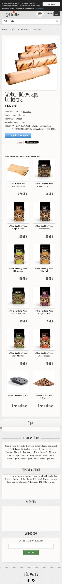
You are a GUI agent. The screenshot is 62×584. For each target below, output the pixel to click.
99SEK (23, 321)
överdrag (51, 482)
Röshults (24, 455)
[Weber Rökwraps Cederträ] (31, 63)
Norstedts (18, 452)
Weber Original (13, 458)
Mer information (39, 8)
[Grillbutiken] (13, 13)
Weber (19, 118)
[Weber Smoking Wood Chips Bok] (44, 254)
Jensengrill (52, 446)
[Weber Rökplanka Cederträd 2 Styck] (18, 169)
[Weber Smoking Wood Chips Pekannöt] (44, 339)
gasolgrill (42, 476)
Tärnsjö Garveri (42, 455)
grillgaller (22, 479)
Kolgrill (39, 479)
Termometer (34, 482)
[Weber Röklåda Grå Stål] (18, 381)
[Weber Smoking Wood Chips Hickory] (44, 212)
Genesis (7, 479)
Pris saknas (19, 406)
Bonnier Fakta (10, 446)
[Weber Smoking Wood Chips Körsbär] (44, 297)
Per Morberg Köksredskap (34, 452)
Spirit (9, 482)
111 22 (7, 476)
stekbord (15, 482)
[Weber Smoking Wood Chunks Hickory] (44, 169)
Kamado (29, 479)
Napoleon (49, 449)
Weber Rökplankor (20, 128)
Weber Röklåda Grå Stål (18, 396)
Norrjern (10, 452)
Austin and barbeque (17, 476)
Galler (35, 476)
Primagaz (16, 455)
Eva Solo (21, 446)
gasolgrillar (52, 476)
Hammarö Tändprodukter (36, 446)
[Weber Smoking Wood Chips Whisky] (18, 212)
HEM (4, 29)
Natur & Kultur (38, 449)
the (40, 482)
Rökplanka (38, 29)
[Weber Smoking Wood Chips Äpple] (18, 254)
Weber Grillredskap (42, 125)
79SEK (49, 321)
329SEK (22, 194)
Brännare (29, 476)
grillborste (14, 479)
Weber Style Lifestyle (30, 458)
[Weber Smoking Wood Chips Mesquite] (18, 339)
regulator (54, 479)
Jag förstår (51, 4)
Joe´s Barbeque (14, 449)
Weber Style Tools (47, 458)
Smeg (31, 455)
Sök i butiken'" (24, 482)
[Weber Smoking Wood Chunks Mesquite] (18, 297)
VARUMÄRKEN (18, 125)
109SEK (23, 236)
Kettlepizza (26, 449)
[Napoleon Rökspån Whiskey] (44, 381)
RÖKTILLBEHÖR (20, 29)
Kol (34, 479)
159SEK (49, 194)
